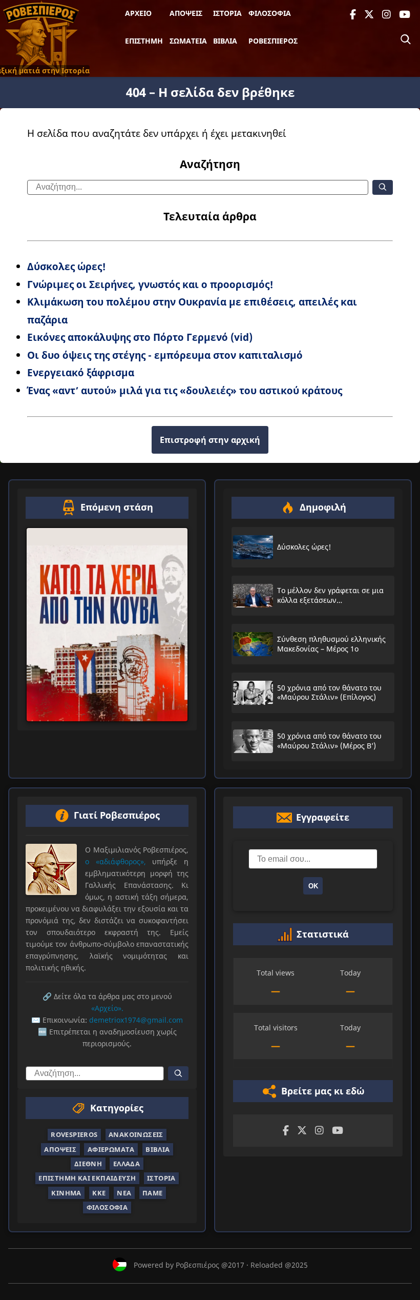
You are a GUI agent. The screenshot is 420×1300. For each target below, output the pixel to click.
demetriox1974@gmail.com (136, 1020)
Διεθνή (88, 1163)
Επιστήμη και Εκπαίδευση (87, 1178)
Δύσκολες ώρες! (66, 266)
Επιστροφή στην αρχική (210, 439)
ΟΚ (313, 885)
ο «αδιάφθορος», (115, 861)
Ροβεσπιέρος (273, 41)
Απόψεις (186, 13)
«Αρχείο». (107, 1008)
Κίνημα (66, 1192)
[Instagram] (386, 14)
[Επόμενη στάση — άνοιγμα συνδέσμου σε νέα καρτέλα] (107, 624)
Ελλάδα (126, 1163)
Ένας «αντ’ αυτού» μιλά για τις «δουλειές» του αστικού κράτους (184, 390)
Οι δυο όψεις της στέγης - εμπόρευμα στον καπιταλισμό (165, 355)
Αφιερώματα (111, 1148)
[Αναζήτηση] (405, 39)
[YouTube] (404, 14)
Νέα (124, 1192)
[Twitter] (369, 14)
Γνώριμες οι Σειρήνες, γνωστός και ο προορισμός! (150, 284)
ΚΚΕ (99, 1192)
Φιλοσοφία (269, 13)
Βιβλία (225, 41)
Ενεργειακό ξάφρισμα (80, 372)
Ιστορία (227, 13)
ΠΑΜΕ (152, 1192)
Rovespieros (74, 1134)
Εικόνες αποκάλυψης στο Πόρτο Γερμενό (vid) (140, 337)
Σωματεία (188, 41)
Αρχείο (138, 13)
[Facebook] (353, 14)
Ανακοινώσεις (136, 1134)
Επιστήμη (144, 41)
